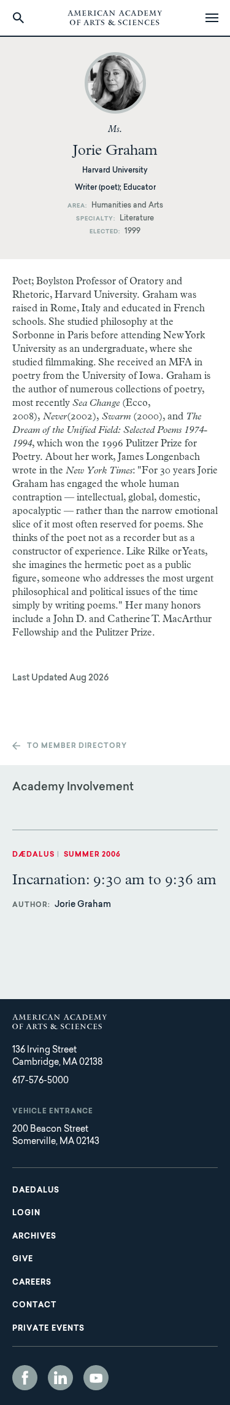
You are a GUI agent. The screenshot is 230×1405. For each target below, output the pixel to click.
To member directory (77, 746)
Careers (32, 1282)
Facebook (24, 1377)
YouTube (96, 1377)
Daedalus (35, 1190)
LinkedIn (60, 1377)
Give (22, 1259)
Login (26, 1213)
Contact (34, 1305)
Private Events (48, 1329)
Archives (34, 1236)
